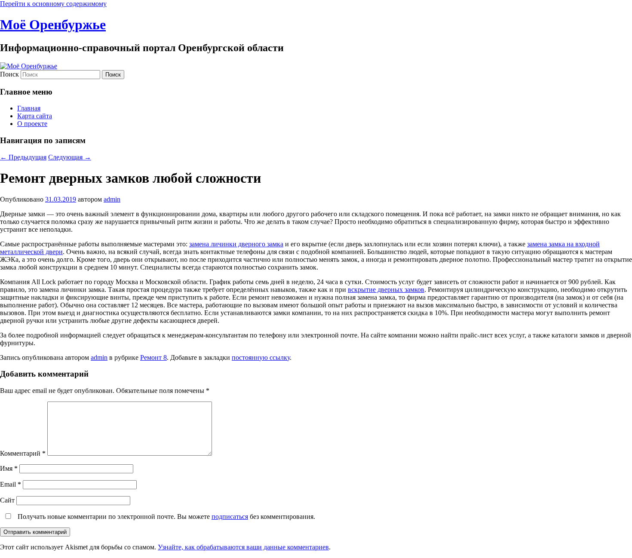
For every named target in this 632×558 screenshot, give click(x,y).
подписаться (230, 516)
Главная (28, 108)
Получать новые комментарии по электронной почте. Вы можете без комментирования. (165, 516)
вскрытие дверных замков (386, 289)
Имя (9, 468)
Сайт (7, 500)
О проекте (32, 123)
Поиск (9, 74)
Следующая (69, 157)
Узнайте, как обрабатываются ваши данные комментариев (243, 547)
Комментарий (23, 453)
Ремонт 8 (153, 357)
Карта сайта (34, 116)
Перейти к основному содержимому (53, 3)
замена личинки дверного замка (236, 244)
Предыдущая (23, 157)
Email (10, 484)
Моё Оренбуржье (53, 24)
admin (112, 199)
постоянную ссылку (261, 357)
